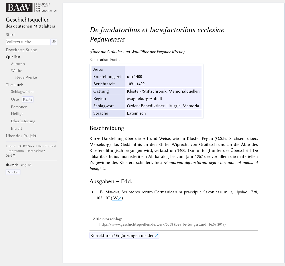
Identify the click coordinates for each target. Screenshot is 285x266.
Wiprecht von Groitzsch (194, 144)
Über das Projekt (21, 135)
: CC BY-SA (19, 146)
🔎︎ (54, 41)
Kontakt (50, 146)
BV (115, 197)
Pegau (207, 138)
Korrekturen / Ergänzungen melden (122, 235)
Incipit (16, 128)
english (26, 165)
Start (10, 34)
